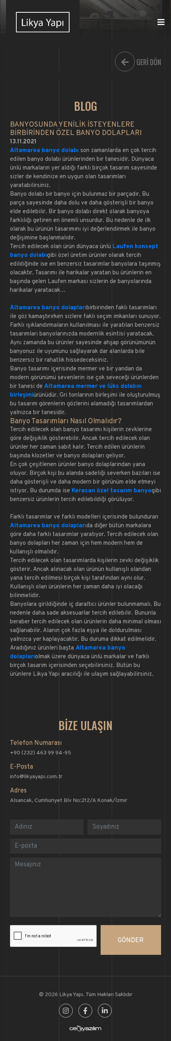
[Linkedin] (105, 1012)
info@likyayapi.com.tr (36, 776)
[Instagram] (66, 1012)
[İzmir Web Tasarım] (85, 1030)
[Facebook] (85, 1012)
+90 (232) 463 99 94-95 (40, 753)
